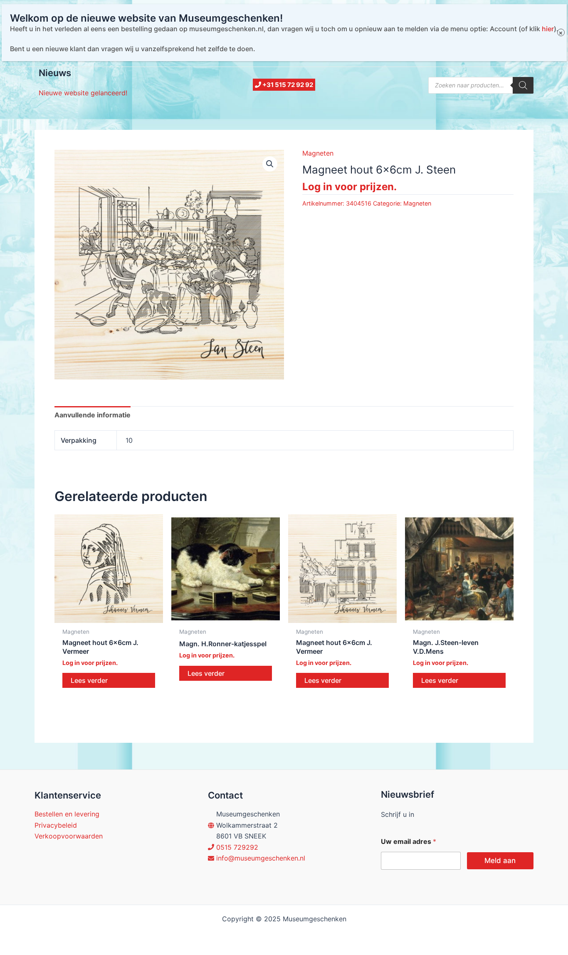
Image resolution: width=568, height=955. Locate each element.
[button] (269, 163)
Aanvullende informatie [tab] (92, 415)
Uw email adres (408, 842)
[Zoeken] (523, 85)
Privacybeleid (56, 825)
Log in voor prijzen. (349, 187)
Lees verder (89, 680)
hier (548, 29)
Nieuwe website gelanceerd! (83, 93)
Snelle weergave (109, 615)
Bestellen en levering (67, 814)
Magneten (317, 153)
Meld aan (500, 860)
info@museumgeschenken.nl (260, 858)
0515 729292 (237, 847)
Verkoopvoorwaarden (69, 836)
